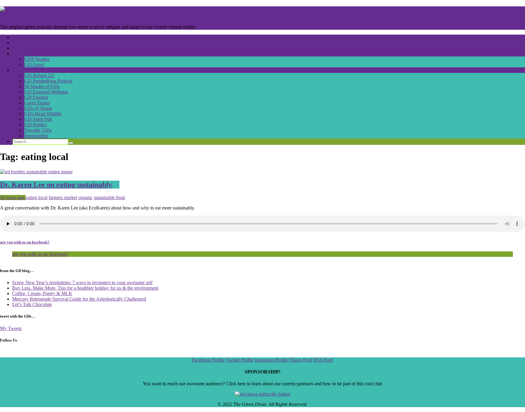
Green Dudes (37, 102)
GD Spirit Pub (38, 119)
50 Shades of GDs (42, 86)
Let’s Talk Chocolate (32, 304)
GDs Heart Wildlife (43, 113)
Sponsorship (36, 135)
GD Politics (35, 124)
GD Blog (21, 48)
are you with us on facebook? (25, 242)
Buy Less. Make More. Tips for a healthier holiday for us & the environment (85, 288)
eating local (36, 197)
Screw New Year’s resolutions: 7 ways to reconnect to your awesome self (82, 282)
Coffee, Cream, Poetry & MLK (42, 293)
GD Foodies (36, 97)
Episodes (20, 37)
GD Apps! (34, 64)
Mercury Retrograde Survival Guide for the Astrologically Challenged (79, 298)
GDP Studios (37, 59)
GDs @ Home (38, 108)
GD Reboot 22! (39, 75)
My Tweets (11, 328)
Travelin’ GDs (38, 130)
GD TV (19, 42)
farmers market (63, 197)
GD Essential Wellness (46, 91)
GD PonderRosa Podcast (48, 80)
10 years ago (13, 197)
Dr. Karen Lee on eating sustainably (56, 185)
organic (85, 197)
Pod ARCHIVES (29, 70)
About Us (21, 53)
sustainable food (109, 197)
